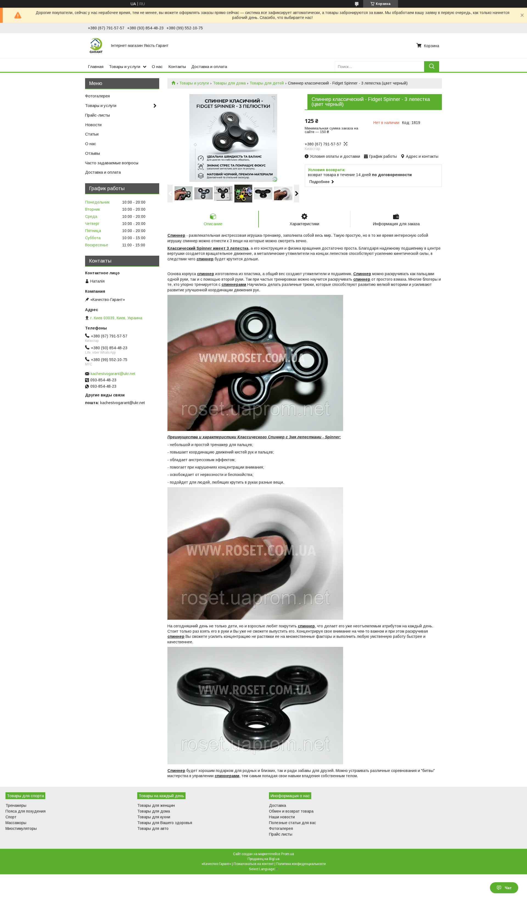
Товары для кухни (153, 817)
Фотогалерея (97, 96)
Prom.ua (287, 854)
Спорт (10, 817)
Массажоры (15, 823)
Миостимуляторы (21, 828)
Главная (95, 66)
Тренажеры (15, 805)
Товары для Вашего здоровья (164, 823)
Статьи (92, 134)
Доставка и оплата (209, 66)
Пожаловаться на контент (254, 864)
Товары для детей (267, 83)
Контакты (177, 66)
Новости (93, 124)
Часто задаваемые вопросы (111, 162)
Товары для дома (229, 83)
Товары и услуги (124, 66)
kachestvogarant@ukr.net (113, 373)
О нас (157, 66)
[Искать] (431, 66)
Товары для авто (153, 828)
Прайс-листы (97, 115)
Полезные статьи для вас (292, 823)
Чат (508, 888)
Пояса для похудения (25, 811)
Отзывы (92, 153)
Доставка (277, 805)
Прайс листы (280, 834)
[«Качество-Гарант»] (96, 45)
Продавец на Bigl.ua (263, 859)
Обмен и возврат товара (291, 811)
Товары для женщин (156, 805)
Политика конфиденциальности (301, 864)
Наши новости (282, 817)
